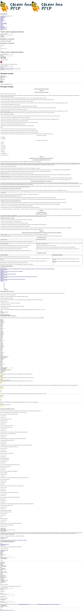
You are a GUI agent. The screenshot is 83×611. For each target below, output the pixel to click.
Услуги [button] (14, 610)
